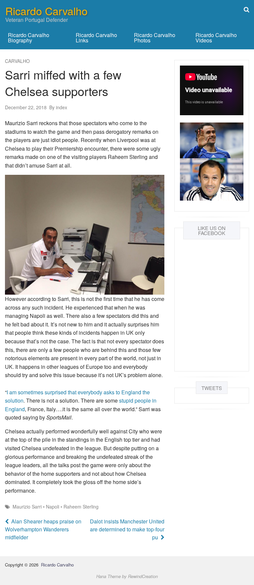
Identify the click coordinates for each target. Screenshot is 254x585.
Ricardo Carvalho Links (96, 37)
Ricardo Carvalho (46, 10)
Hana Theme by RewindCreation (127, 576)
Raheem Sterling (81, 506)
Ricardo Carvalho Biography (28, 37)
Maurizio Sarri (27, 506)
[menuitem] (36, 38)
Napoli (52, 506)
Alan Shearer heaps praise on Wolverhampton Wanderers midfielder (43, 529)
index (58, 107)
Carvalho (17, 61)
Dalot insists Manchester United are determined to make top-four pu (127, 529)
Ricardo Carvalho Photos (154, 37)
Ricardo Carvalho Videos (216, 37)
